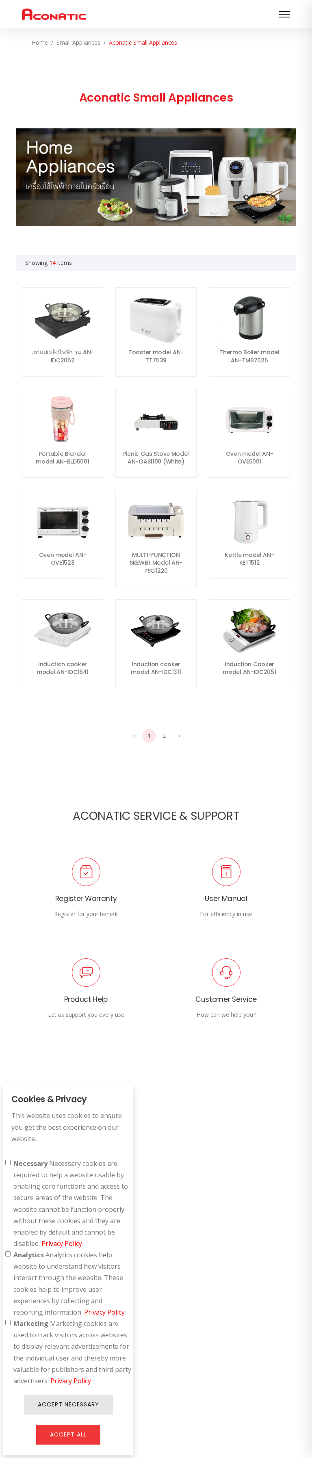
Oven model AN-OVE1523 (63, 559)
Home (40, 42)
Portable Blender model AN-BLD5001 (62, 458)
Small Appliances (78, 42)
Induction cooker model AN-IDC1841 (63, 668)
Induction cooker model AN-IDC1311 (156, 668)
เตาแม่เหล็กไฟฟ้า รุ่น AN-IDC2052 (62, 356)
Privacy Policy (61, 1243)
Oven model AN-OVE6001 (249, 458)
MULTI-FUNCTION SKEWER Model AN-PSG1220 (156, 563)
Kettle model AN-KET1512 (249, 559)
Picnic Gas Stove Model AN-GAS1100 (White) (156, 458)
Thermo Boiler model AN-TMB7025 (249, 356)
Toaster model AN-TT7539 (156, 356)
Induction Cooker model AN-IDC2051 (249, 668)
